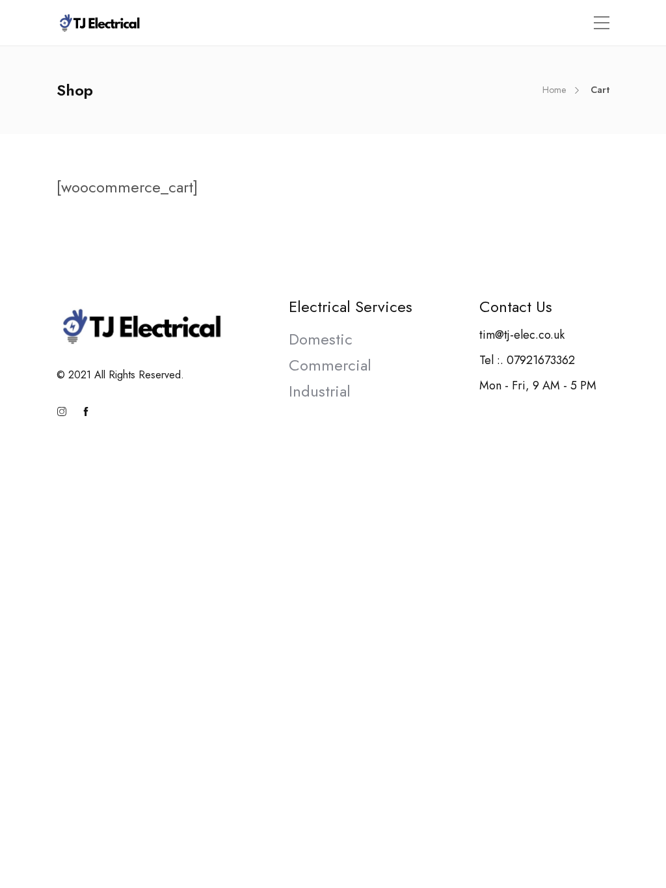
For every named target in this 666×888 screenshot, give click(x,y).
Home (554, 89)
